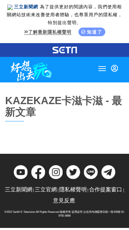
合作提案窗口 (105, 189)
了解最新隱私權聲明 (50, 31)
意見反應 (64, 200)
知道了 (95, 31)
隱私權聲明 (73, 189)
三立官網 (46, 189)
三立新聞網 (18, 189)
